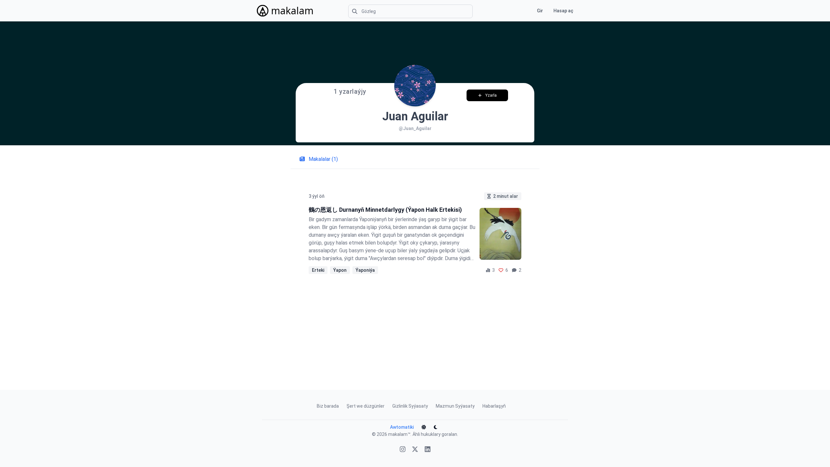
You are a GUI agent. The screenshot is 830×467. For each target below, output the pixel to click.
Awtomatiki (402, 427)
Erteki (318, 270)
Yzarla (491, 95)
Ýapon (340, 270)
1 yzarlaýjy (350, 91)
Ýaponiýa (365, 270)
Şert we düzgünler (366, 406)
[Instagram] (403, 450)
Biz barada (328, 406)
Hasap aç (563, 10)
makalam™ (399, 434)
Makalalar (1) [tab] (322, 159)
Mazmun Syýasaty (455, 406)
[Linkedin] (428, 450)
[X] (415, 450)
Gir (540, 10)
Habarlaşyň (494, 406)
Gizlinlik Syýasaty (410, 406)
